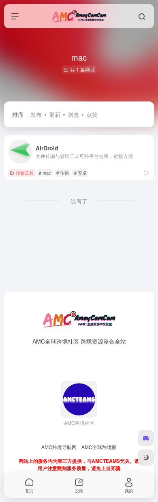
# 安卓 (80, 172)
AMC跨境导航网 (59, 446)
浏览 (73, 114)
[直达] (146, 172)
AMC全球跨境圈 (99, 446)
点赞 (92, 114)
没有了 (79, 201)
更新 (54, 114)
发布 (36, 114)
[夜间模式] (146, 457)
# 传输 (62, 172)
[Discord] (146, 438)
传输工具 (25, 172)
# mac (45, 172)
